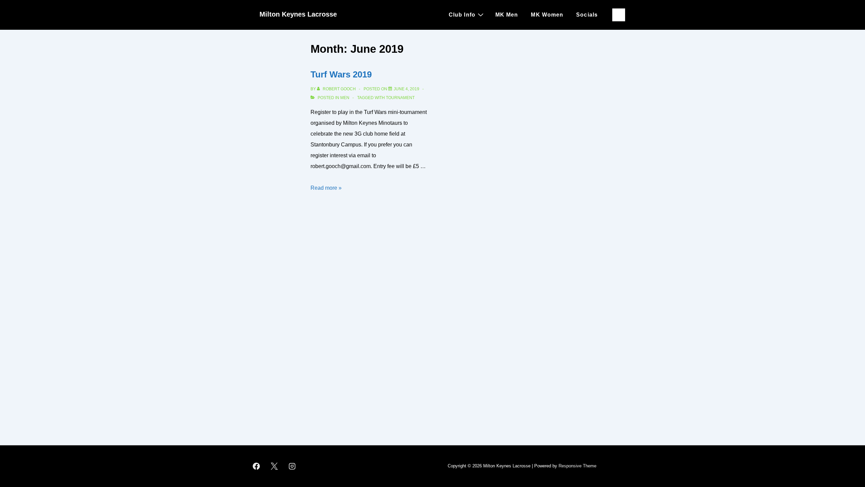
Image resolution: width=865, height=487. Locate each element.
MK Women (547, 15)
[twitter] (274, 466)
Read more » (326, 188)
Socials (587, 15)
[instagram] (292, 466)
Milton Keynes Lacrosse (298, 14)
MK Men (506, 15)
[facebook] (256, 466)
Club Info (462, 15)
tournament (400, 97)
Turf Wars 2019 (341, 74)
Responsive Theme (577, 465)
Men (344, 97)
